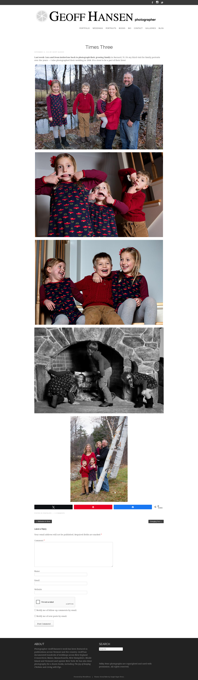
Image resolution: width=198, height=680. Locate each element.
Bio (129, 28)
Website (38, 589)
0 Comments (60, 513)
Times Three (99, 47)
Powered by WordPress (82, 677)
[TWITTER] (162, 2)
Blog (161, 28)
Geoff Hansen (58, 52)
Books (122, 28)
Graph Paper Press (117, 677)
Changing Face (156, 521)
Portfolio (84, 28)
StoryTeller (104, 677)
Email (37, 580)
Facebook (152, 2)
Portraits (111, 28)
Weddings (98, 28)
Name (37, 571)
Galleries (150, 28)
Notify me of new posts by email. (52, 616)
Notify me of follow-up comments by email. (57, 610)
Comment (39, 540)
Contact (138, 28)
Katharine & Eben (43, 521)
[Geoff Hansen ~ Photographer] (96, 19)
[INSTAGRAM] (157, 2)
